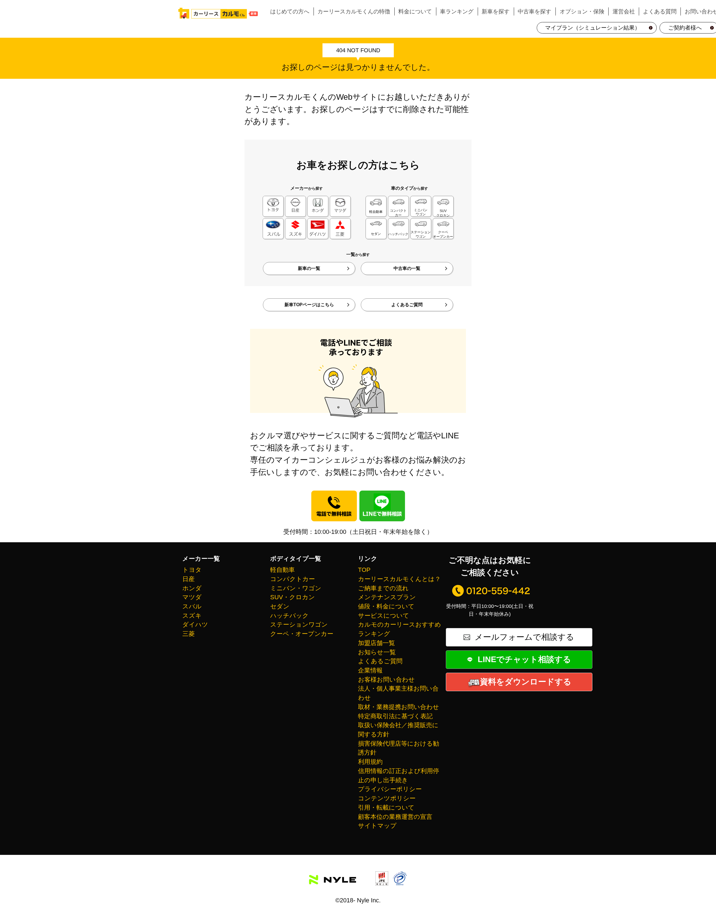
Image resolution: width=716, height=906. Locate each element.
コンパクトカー (292, 579)
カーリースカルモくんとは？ (399, 579)
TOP (364, 569)
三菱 (188, 633)
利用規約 (370, 761)
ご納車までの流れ (383, 588)
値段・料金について (386, 606)
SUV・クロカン (292, 597)
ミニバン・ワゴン (295, 588)
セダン (279, 606)
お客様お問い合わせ (386, 679)
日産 (188, 579)
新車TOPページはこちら (309, 304)
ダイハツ (195, 624)
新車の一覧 (309, 268)
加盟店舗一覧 (376, 642)
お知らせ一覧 (377, 652)
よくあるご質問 (407, 304)
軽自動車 (282, 569)
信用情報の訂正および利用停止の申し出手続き (398, 775)
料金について (415, 11)
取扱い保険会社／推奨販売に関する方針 (398, 730)
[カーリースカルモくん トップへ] (218, 13)
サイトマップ (377, 825)
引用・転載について (386, 807)
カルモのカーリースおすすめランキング (399, 629)
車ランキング (457, 11)
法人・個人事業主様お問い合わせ (398, 693)
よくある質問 (660, 11)
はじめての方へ (289, 11)
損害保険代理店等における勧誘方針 (398, 748)
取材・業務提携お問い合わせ (398, 706)
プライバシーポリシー (390, 789)
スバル (192, 606)
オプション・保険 (582, 11)
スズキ (192, 615)
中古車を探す (534, 11)
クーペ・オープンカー (301, 633)
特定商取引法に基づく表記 (395, 716)
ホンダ (192, 588)
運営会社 (624, 11)
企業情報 (370, 670)
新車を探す (496, 11)
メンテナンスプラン (387, 597)
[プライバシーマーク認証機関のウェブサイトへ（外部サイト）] (399, 879)
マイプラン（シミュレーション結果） (592, 28)
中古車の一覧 (407, 268)
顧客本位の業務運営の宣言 (395, 816)
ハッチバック (289, 615)
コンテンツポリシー (387, 798)
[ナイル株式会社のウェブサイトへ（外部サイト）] (332, 878)
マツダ (192, 597)
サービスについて (383, 615)
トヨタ (192, 569)
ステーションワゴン (299, 624)
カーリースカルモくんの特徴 (353, 11)
